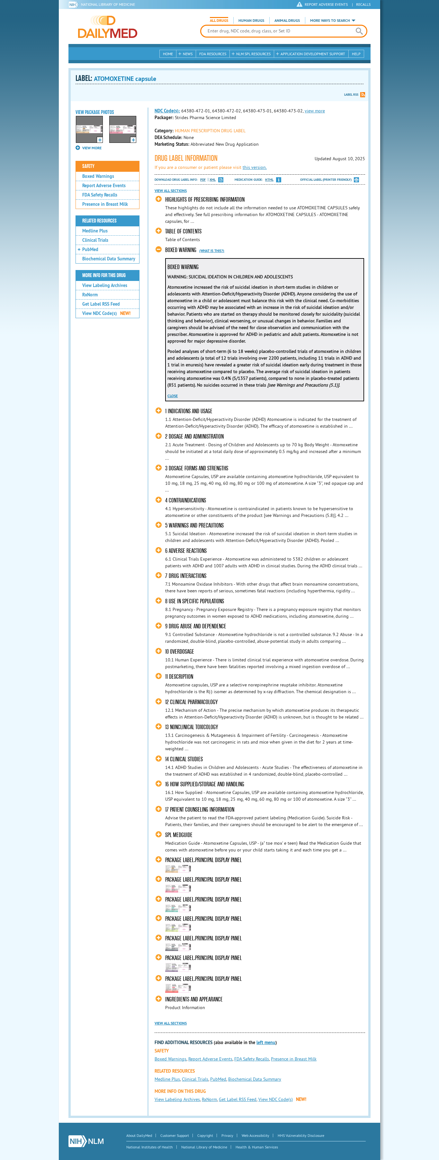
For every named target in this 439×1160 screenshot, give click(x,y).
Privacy (227, 1135)
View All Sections (171, 190)
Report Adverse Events (104, 185)
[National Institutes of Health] (74, 4)
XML (213, 179)
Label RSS (351, 94)
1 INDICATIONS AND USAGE (188, 411)
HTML (269, 179)
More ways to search (330, 20)
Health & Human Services (257, 1147)
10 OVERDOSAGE (179, 651)
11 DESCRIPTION (179, 676)
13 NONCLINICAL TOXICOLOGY (191, 727)
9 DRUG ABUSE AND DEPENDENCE (195, 626)
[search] (359, 31)
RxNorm (90, 295)
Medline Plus (95, 231)
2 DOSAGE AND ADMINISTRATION (194, 436)
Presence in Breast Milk (105, 204)
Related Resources (99, 221)
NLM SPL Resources (253, 53)
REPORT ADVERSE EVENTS (326, 4)
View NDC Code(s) (106, 313)
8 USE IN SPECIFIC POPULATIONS (194, 601)
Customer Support (174, 1135)
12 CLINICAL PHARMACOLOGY (191, 702)
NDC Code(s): (167, 111)
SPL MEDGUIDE (179, 835)
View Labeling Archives (104, 285)
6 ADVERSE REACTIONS (186, 550)
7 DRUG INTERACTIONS (185, 576)
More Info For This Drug (104, 275)
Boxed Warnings (98, 176)
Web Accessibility (255, 1135)
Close (172, 395)
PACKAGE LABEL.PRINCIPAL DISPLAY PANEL (203, 860)
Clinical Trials (95, 240)
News (188, 53)
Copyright (205, 1135)
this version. (255, 167)
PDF (203, 179)
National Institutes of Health (149, 1147)
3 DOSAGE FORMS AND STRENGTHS (196, 468)
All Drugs (219, 20)
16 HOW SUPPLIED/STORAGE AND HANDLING (204, 784)
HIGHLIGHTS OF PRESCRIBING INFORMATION (205, 199)
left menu (265, 1042)
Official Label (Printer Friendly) (326, 180)
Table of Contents (183, 231)
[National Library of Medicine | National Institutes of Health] (85, 1141)
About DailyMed (139, 1135)
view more (315, 111)
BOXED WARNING (180, 250)
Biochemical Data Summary (108, 259)
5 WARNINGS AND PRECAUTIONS (194, 525)
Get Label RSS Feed (101, 304)
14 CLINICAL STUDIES (184, 759)
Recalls (363, 4)
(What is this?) (211, 251)
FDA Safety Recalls (99, 195)
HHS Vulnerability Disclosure (301, 1135)
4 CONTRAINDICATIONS (185, 500)
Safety (88, 166)
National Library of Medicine (108, 4)
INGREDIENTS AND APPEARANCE (194, 999)
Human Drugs (251, 20)
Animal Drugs (287, 20)
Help (356, 53)
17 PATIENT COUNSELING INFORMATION (199, 809)
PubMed (90, 249)
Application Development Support (313, 53)
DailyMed (107, 26)
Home (168, 53)
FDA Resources (212, 53)
